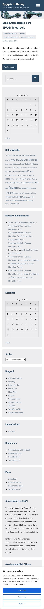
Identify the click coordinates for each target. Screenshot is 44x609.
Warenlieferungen (28, 37)
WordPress (15, 204)
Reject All (22, 604)
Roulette (35, 182)
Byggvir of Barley (13, 4)
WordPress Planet (16, 412)
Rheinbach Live (15, 453)
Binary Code (8, 164)
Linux (17, 175)
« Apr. (7, 138)
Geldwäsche (10, 175)
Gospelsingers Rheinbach (19, 450)
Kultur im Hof (14, 385)
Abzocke (33, 155)
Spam (13, 187)
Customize (22, 597)
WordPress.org (14, 489)
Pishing (34, 179)
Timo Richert (32, 188)
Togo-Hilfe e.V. (14, 460)
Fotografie (23, 171)
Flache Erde (33, 167)
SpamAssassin (23, 188)
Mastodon (12, 388)
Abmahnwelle (25, 155)
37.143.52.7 (8, 155)
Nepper (22, 33)
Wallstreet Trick (28, 197)
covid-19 (12, 167)
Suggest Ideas (14, 399)
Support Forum (14, 402)
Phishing (27, 179)
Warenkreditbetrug (12, 200)
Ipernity (11, 381)
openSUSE (16, 179)
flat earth (8, 171)
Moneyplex (30, 175)
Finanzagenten (25, 167)
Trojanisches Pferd (29, 193)
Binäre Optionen (31, 164)
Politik (7, 182)
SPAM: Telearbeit (13, 27)
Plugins (11, 395)
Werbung (8, 204)
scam (7, 188)
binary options (18, 164)
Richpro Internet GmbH (24, 182)
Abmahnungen (16, 155)
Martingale (23, 175)
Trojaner (9, 192)
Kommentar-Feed (15, 485)
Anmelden (12, 479)
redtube (12, 182)
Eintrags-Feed (14, 482)
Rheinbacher (13, 457)
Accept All (22, 590)
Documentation (15, 378)
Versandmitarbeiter (11, 37)
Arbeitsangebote (10, 33)
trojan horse (19, 193)
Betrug (33, 159)
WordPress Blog (15, 409)
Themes (11, 405)
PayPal (22, 179)
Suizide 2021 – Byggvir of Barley (21, 222)
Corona (7, 167)
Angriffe (7, 160)
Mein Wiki (12, 392)
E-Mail (18, 167)
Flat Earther (15, 171)
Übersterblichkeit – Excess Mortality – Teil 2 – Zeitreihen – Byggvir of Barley (21, 236)
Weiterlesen (9, 67)
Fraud (30, 171)
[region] (22, 588)
